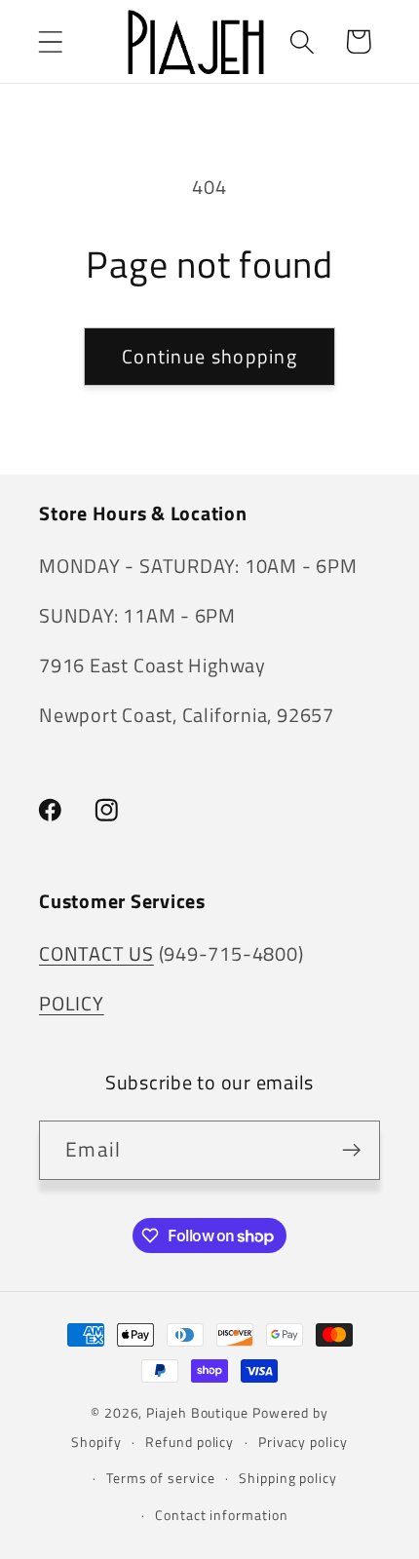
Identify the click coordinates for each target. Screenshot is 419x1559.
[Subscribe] (351, 1150)
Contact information (221, 1515)
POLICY (71, 1003)
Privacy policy (303, 1442)
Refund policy (189, 1442)
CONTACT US (96, 954)
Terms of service (160, 1478)
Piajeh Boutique (197, 1413)
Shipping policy (288, 1478)
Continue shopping (209, 356)
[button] (50, 41)
